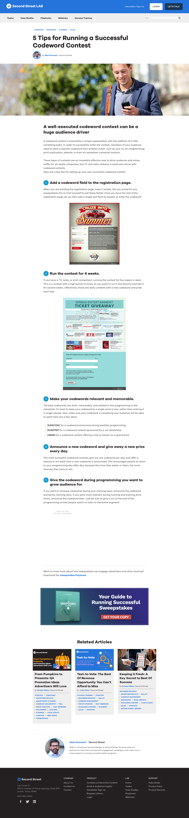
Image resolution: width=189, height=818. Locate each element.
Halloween (41, 710)
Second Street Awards (131, 708)
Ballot (102, 698)
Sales (72, 30)
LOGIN (156, 6)
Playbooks (46, 18)
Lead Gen (53, 710)
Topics (10, 18)
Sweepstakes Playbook (73, 575)
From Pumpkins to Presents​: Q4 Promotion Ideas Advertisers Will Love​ (51, 680)
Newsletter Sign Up (134, 6)
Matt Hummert (51, 55)
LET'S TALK (174, 6)
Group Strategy (43, 707)
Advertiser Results (44, 698)
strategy (39, 695)
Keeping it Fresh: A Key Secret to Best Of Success (136, 678)
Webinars (63, 18)
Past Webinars (59, 707)
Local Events (53, 712)
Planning (63, 30)
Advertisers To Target (46, 701)
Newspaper (126, 700)
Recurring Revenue (87, 698)
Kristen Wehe (43, 690)
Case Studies (27, 18)
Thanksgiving (42, 718)
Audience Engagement (46, 704)
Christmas (50, 695)
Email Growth (140, 700)
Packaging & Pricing (87, 707)
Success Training (83, 18)
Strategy (40, 715)
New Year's (52, 715)
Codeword (38, 30)
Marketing (51, 30)
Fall (61, 704)
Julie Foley (84, 690)
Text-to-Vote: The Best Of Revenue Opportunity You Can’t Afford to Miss (94, 680)
